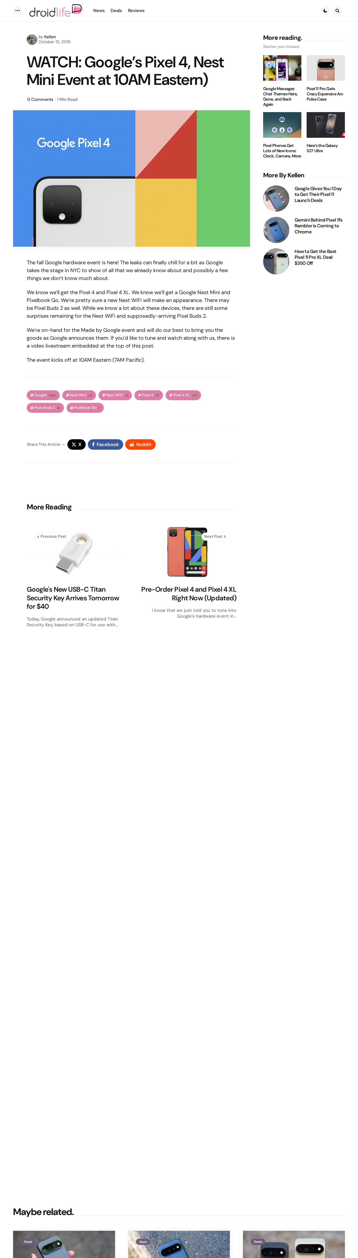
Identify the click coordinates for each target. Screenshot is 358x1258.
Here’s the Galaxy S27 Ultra (322, 148)
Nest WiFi (117, 395)
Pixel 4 (150, 395)
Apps (143, 1242)
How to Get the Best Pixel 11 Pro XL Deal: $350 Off (316, 257)
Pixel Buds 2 (47, 407)
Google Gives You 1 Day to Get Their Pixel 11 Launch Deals (318, 194)
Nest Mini (81, 395)
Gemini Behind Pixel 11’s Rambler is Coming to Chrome (319, 226)
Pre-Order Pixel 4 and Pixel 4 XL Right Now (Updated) (188, 593)
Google (45, 395)
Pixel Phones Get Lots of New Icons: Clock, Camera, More (282, 151)
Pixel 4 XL (185, 395)
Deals (28, 1242)
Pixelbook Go (87, 407)
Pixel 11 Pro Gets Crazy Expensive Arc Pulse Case (325, 94)
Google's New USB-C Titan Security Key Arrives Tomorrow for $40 (73, 598)
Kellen (50, 37)
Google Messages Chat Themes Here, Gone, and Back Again (280, 96)
